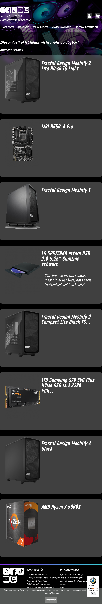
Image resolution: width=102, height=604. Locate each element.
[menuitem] (89, 16)
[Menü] (97, 577)
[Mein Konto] (89, 16)
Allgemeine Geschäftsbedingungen (72, 574)
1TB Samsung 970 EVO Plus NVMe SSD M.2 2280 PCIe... (67, 386)
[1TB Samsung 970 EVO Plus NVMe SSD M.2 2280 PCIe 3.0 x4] (21, 400)
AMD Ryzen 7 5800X (60, 507)
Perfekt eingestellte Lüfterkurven (38, 584)
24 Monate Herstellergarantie (37, 574)
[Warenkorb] (97, 16)
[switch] (93, 593)
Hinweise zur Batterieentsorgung (71, 578)
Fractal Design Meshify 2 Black (66, 446)
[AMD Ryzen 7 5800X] (21, 527)
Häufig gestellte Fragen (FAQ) (37, 581)
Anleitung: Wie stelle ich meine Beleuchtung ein (42, 578)
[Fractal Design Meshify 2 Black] (21, 463)
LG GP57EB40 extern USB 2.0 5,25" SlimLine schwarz (65, 259)
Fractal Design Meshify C (66, 190)
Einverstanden (51, 600)
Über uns (63, 584)
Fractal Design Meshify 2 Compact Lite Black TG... (66, 319)
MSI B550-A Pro (57, 127)
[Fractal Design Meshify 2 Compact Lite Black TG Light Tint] (21, 337)
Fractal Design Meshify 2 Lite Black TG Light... (66, 66)
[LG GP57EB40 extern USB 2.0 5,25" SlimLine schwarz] (21, 273)
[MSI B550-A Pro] (21, 147)
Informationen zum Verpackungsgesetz (73, 581)
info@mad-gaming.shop (18, 20)
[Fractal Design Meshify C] (21, 210)
